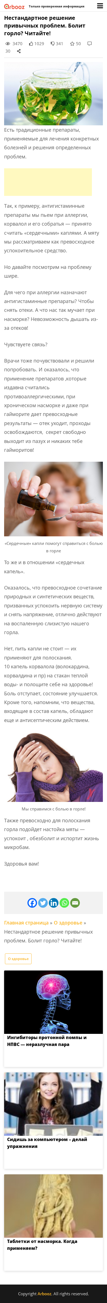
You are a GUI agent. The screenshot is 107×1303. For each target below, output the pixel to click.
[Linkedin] (53, 903)
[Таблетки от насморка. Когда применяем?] (53, 1206)
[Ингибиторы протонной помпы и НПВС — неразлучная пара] (53, 1002)
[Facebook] (32, 903)
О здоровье (68, 922)
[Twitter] (43, 903)
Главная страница (26, 922)
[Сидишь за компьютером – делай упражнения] (53, 1104)
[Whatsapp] (64, 903)
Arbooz (44, 1293)
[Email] (75, 903)
